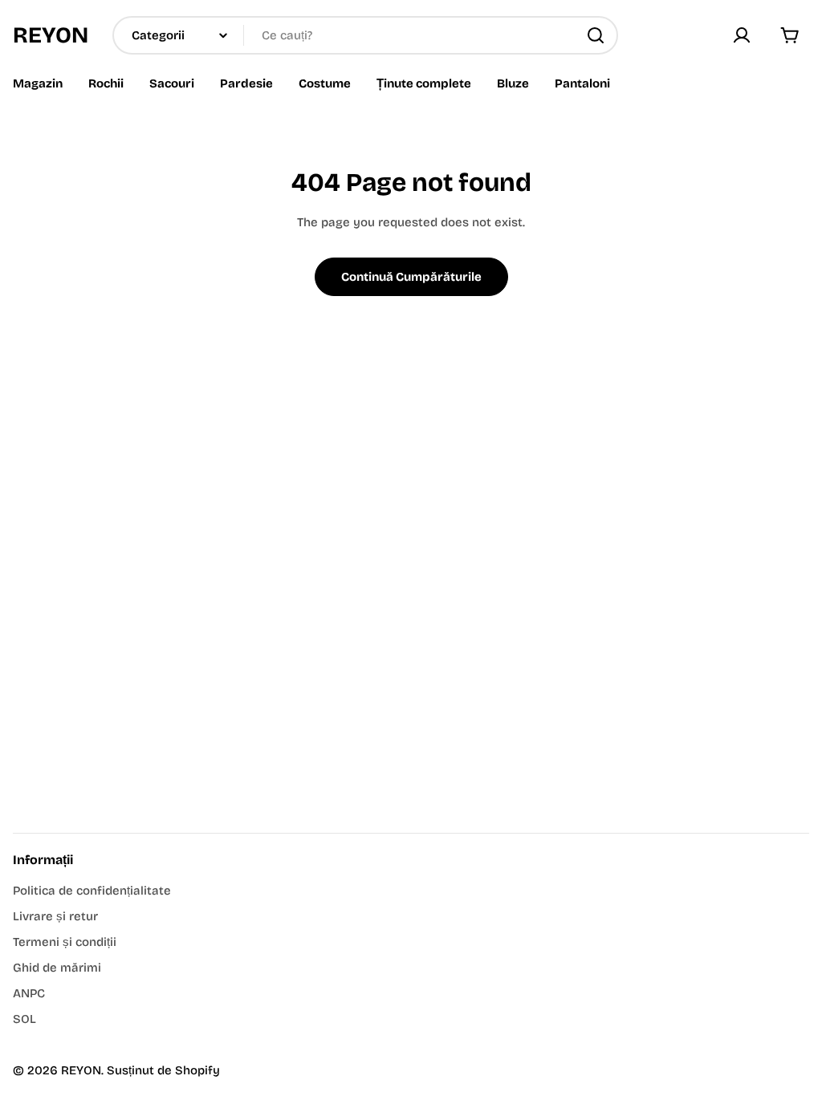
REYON (50, 35)
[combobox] (365, 35)
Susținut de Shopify (163, 1070)
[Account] (741, 35)
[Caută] (595, 35)
